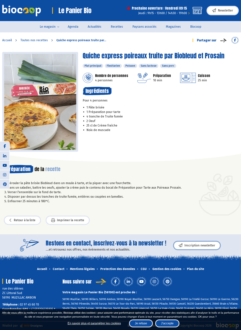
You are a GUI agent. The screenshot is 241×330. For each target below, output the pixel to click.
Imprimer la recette (70, 220)
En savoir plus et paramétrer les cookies (94, 323)
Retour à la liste (24, 220)
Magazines (173, 26)
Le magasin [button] (48, 26)
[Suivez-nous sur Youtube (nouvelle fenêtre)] (4, 165)
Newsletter (225, 10)
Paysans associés (144, 26)
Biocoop (195, 26)
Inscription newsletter (199, 245)
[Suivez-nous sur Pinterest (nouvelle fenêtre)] (4, 184)
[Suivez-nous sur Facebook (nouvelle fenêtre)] (4, 146)
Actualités (94, 26)
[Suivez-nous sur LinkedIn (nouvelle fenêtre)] (4, 155)
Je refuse (141, 323)
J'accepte (167, 323)
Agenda (73, 26)
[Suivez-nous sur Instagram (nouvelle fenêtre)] (4, 174)
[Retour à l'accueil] (21, 10)
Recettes (117, 26)
